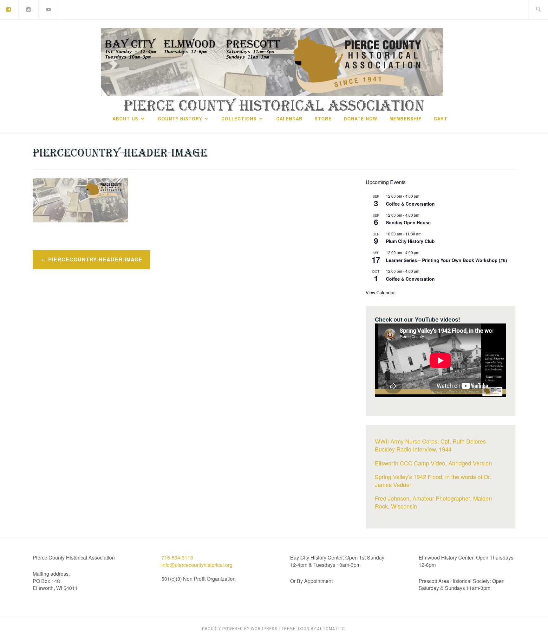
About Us (125, 118)
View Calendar (380, 292)
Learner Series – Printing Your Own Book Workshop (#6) (446, 260)
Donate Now (360, 118)
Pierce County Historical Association (274, 106)
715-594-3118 (177, 557)
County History (180, 118)
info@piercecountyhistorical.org (196, 564)
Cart (440, 118)
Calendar (289, 118)
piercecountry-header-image (95, 259)
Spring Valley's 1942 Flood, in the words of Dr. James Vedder (433, 480)
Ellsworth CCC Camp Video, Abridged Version (433, 463)
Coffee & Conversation (410, 204)
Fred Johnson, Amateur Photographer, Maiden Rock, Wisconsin (433, 502)
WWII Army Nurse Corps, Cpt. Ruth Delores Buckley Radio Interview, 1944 (430, 445)
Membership (405, 118)
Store (323, 118)
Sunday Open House (408, 222)
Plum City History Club (410, 241)
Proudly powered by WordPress (239, 628)
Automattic (331, 628)
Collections (239, 118)
